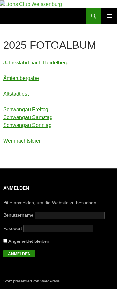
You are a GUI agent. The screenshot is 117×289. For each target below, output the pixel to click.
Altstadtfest (16, 94)
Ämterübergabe (21, 78)
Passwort (12, 228)
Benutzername (18, 215)
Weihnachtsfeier (22, 141)
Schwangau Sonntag (27, 125)
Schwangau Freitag (25, 109)
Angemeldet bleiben (28, 241)
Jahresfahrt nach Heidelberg (36, 62)
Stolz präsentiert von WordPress (31, 281)
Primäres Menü (109, 16)
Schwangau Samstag (28, 117)
